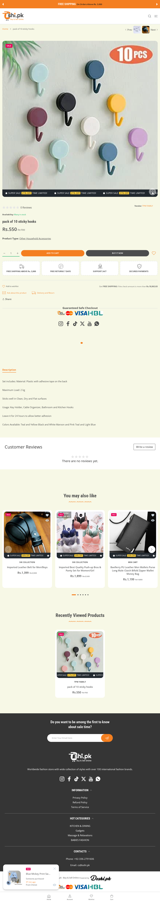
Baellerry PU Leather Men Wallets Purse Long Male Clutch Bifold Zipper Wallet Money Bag (132, 570)
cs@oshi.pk (84, 865)
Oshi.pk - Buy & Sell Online (67, 877)
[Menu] (156, 16)
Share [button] (8, 299)
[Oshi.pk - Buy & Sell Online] (13, 16)
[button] (3, 4)
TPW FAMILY (147, 206)
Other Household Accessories (35, 238)
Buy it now (117, 253)
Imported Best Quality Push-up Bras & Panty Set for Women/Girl (80, 569)
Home (5, 28)
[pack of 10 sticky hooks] (80, 654)
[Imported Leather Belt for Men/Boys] (27, 535)
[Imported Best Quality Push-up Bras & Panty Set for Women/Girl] (80, 535)
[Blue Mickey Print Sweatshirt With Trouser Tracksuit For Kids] (14, 877)
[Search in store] (149, 16)
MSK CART (133, 562)
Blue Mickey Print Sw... (38, 873)
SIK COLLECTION (27, 562)
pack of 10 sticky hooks (80, 686)
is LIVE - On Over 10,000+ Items (87, 4)
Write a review (144, 447)
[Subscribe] (107, 738)
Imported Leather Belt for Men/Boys (27, 567)
